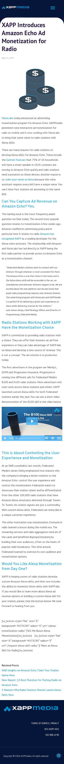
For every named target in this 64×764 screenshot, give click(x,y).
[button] (52, 7)
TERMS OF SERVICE (40, 723)
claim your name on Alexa (19, 179)
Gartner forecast (16, 159)
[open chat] (57, 757)
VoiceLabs (7, 118)
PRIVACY (55, 723)
